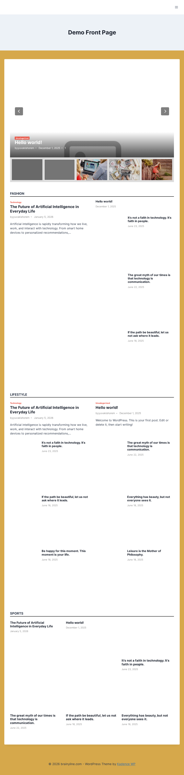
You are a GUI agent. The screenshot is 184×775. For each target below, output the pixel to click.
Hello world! (28, 142)
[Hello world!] (92, 111)
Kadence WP (126, 764)
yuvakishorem (26, 147)
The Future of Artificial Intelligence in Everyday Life (31, 624)
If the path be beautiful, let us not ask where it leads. (148, 333)
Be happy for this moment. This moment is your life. (64, 552)
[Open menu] (176, 7)
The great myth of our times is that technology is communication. (149, 278)
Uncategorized (22, 138)
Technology (15, 202)
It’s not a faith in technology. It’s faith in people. (149, 219)
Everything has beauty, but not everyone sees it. (148, 498)
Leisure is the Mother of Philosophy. (144, 552)
